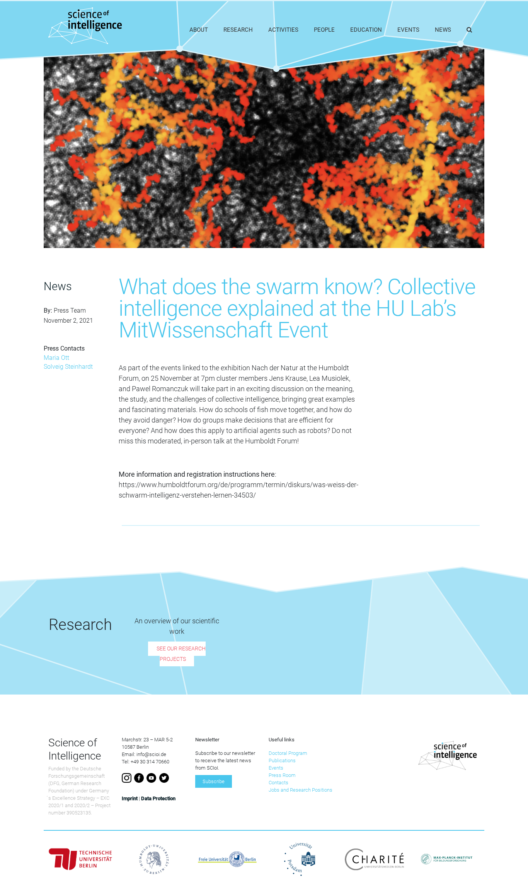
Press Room (282, 775)
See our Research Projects (181, 653)
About (198, 29)
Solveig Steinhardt (68, 366)
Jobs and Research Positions (300, 790)
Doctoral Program (288, 753)
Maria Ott (56, 357)
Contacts (278, 782)
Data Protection (158, 798)
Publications (282, 760)
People (324, 29)
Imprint (130, 798)
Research (238, 29)
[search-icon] (469, 30)
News (443, 29)
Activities (283, 29)
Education (366, 29)
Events (408, 29)
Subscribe (214, 781)
